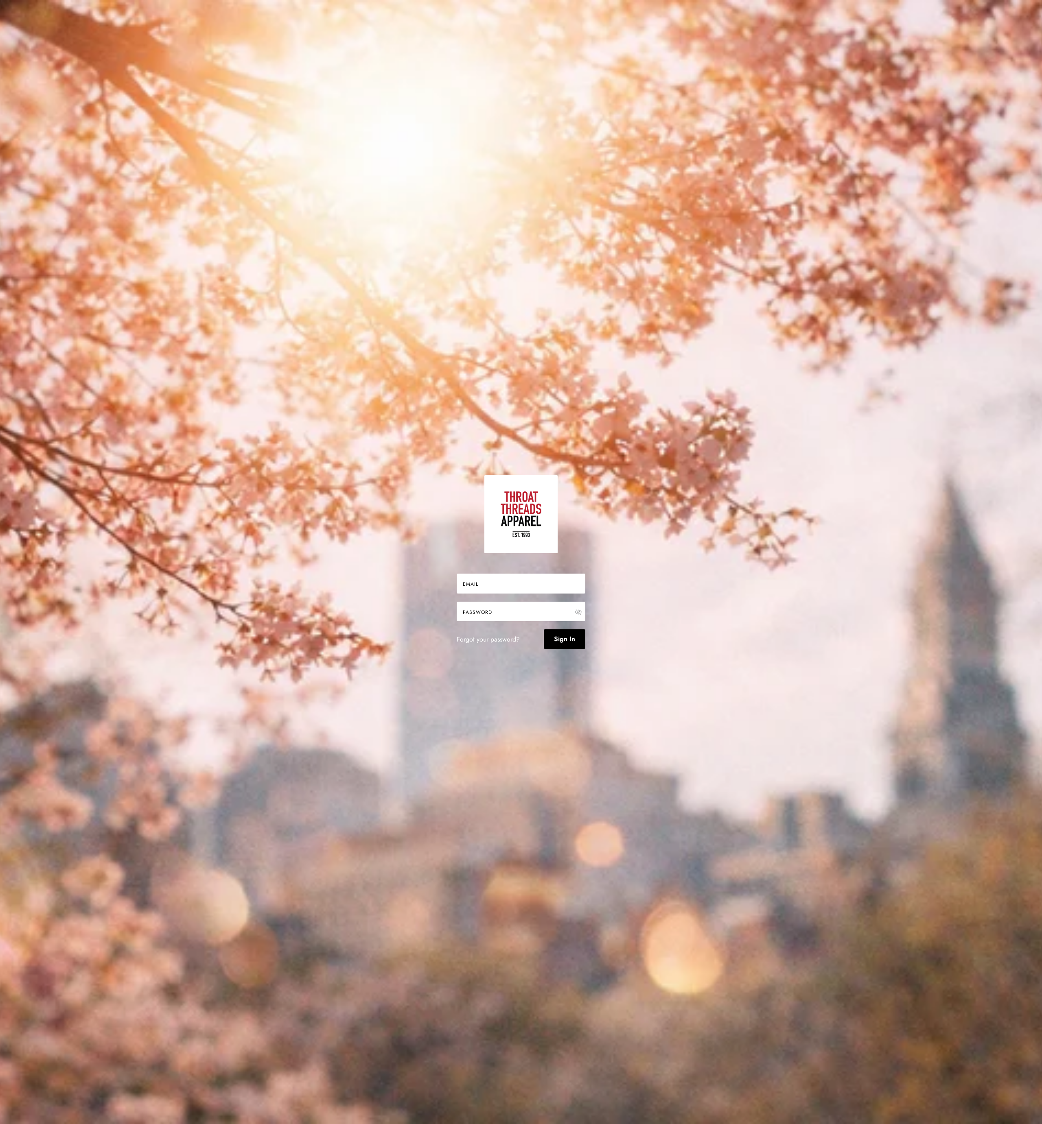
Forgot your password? (488, 639)
